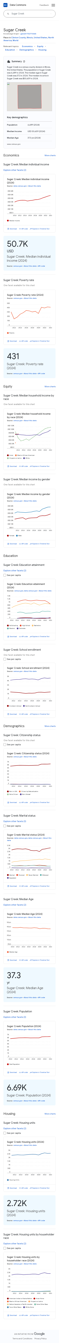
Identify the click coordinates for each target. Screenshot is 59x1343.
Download (13, 229)
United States (40, 37)
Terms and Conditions (22, 1338)
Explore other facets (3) (15, 821)
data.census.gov (20, 186)
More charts (50, 155)
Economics (27, 46)
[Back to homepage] (5, 5)
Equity (40, 46)
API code (24, 229)
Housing (42, 49)
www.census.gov (13, 144)
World (15, 40)
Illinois (30, 37)
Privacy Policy (41, 1338)
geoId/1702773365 (28, 34)
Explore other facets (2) (15, 170)
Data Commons (18, 5)
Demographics (26, 49)
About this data (34, 186)
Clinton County (18, 37)
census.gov (17, 266)
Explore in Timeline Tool (40, 229)
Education (10, 49)
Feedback (44, 5)
